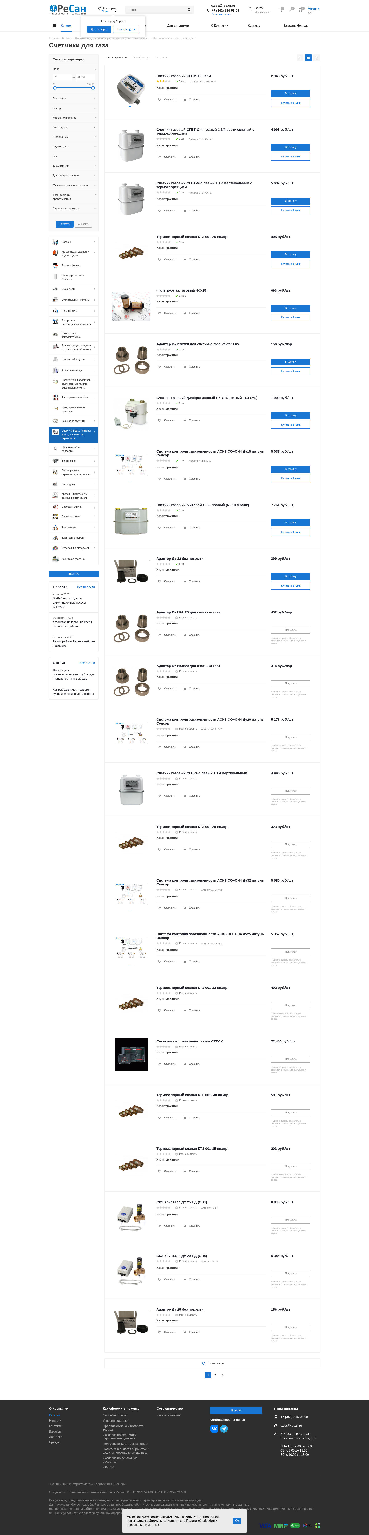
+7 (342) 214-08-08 (225, 10)
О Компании (58, 1408)
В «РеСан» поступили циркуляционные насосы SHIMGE (69, 602)
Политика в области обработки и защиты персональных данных (126, 1451)
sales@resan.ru (223, 5)
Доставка (55, 1436)
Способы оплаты (115, 1415)
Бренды (54, 1442)
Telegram (224, 1429)
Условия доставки (115, 1420)
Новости (55, 1420)
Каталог (54, 1415)
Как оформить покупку (121, 1408)
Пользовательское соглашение (125, 1443)
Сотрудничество (170, 1408)
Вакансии (73, 573)
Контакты (55, 1426)
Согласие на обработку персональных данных (119, 1436)
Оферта (108, 1466)
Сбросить (83, 223)
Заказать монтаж (169, 1415)
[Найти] (189, 10)
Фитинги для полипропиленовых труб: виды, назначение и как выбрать (74, 674)
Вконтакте (214, 1429)
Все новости (86, 587)
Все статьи (87, 663)
